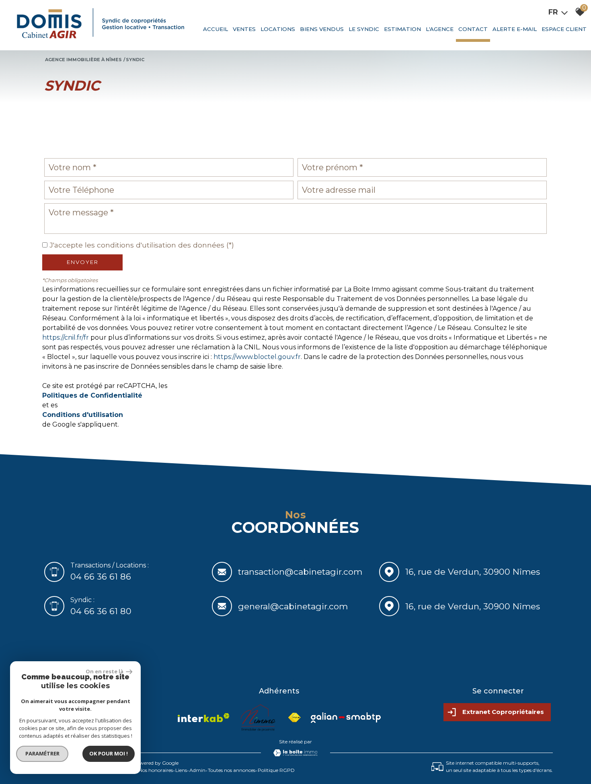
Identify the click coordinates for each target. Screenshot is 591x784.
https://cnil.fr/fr (65, 337)
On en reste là (105, 671)
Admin (197, 770)
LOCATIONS (278, 29)
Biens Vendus (322, 29)
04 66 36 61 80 (100, 611)
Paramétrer (42, 753)
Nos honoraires (156, 770)
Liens (181, 770)
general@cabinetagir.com (293, 606)
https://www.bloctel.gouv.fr (257, 357)
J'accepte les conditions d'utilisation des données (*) (141, 245)
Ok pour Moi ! (108, 753)
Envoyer (82, 262)
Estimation (402, 29)
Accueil (215, 29)
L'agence (440, 29)
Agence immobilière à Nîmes (83, 59)
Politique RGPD (276, 770)
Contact (473, 29)
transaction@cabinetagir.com (300, 572)
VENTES (244, 29)
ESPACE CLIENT (564, 29)
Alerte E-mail (514, 29)
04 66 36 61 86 (100, 576)
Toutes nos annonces (231, 770)
